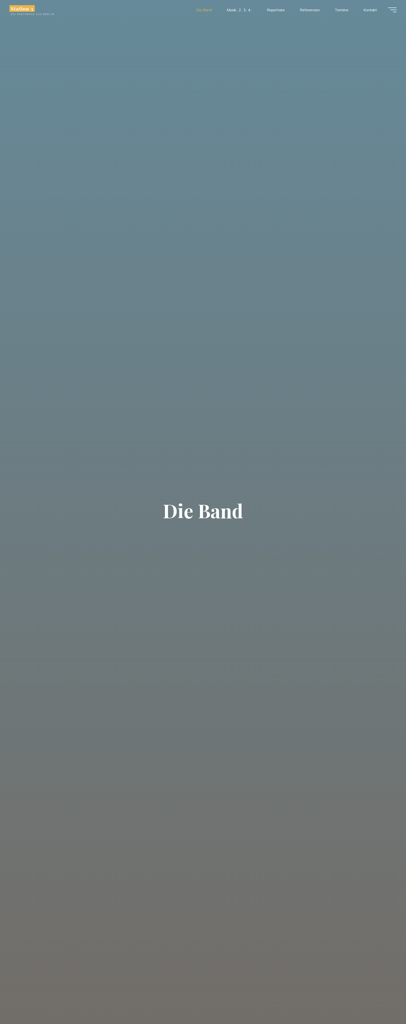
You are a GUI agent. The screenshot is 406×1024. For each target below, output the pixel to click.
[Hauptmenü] (392, 10)
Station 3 (22, 8)
